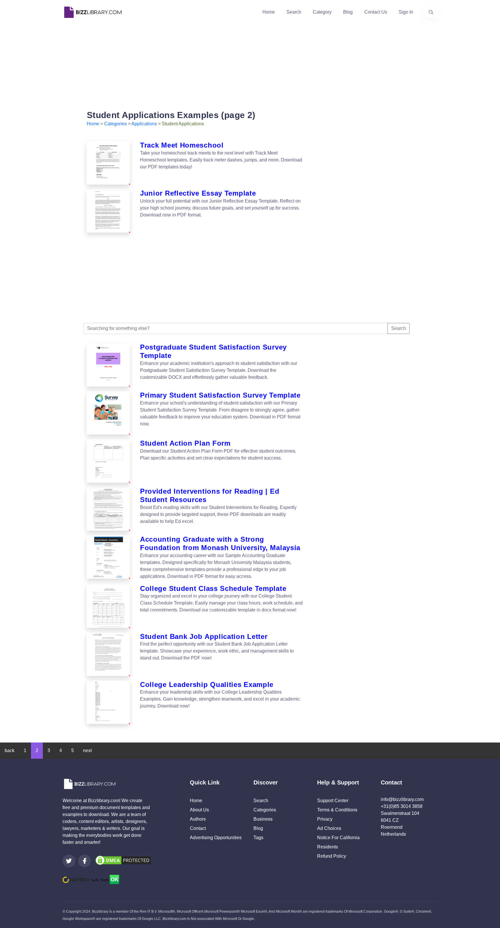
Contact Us (375, 12)
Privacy (324, 819)
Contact (198, 828)
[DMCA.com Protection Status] (123, 859)
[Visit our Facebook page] (84, 861)
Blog (348, 12)
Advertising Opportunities (216, 837)
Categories (115, 123)
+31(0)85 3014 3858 (401, 806)
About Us (199, 809)
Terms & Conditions (337, 809)
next (87, 750)
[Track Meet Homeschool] (108, 163)
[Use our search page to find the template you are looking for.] (431, 12)
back (9, 750)
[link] (69, 861)
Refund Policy (331, 856)
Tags (258, 837)
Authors (198, 819)
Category (322, 12)
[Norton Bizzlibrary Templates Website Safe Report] (90, 878)
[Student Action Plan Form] (108, 461)
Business (263, 819)
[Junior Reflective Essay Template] (108, 211)
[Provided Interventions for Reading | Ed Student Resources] (108, 509)
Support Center (332, 800)
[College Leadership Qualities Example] (108, 702)
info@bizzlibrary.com (402, 799)
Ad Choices (329, 828)
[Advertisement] (250, 64)
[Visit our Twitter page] (68, 861)
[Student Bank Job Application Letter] (108, 654)
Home (268, 12)
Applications (144, 123)
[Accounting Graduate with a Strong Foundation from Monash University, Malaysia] (108, 557)
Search (293, 12)
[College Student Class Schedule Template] (108, 606)
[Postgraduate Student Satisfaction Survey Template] (108, 365)
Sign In (406, 12)
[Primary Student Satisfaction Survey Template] (108, 413)
